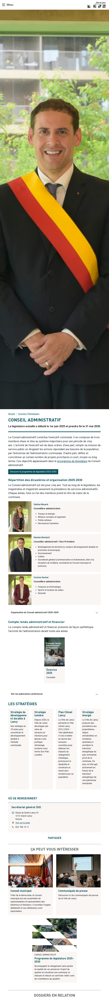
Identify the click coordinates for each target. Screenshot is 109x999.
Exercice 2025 (51, 672)
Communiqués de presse (73, 891)
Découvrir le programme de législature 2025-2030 (33, 471)
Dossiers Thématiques (28, 414)
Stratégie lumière (40, 714)
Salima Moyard (41, 505)
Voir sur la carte (22, 823)
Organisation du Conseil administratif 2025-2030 (34, 613)
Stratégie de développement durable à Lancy (19, 717)
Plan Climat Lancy (65, 714)
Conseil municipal (21, 891)
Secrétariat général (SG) (26, 807)
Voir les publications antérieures (27, 694)
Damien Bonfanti (42, 538)
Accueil (11, 414)
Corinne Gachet (41, 578)
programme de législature (72, 461)
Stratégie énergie (88, 714)
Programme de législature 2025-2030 (54, 960)
